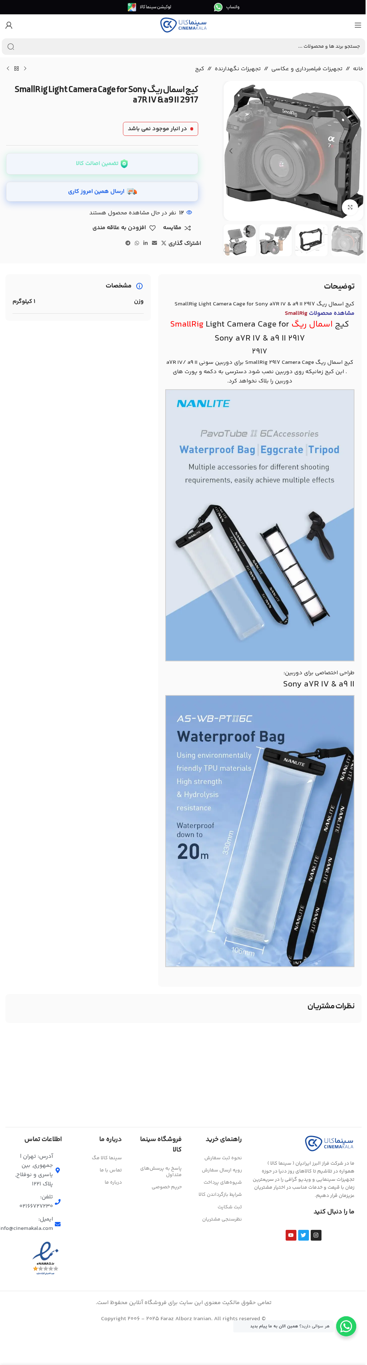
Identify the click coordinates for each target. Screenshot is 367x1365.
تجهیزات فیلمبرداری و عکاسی (307, 69)
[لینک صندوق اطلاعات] (226, 7)
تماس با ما (111, 1170)
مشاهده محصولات (319, 313)
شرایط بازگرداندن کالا (220, 1195)
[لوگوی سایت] (183, 25)
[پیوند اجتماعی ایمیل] (154, 243)
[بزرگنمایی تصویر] (350, 207)
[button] (356, 151)
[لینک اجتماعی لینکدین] (145, 243)
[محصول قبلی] (25, 69)
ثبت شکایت (230, 1207)
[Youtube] (291, 1235)
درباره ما (113, 1182)
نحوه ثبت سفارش (223, 1158)
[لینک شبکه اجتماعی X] (163, 243)
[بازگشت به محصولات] (16, 69)
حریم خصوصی (167, 1187)
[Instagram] (316, 1235)
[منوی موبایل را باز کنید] (358, 25)
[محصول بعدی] (8, 69)
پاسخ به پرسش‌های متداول (161, 1172)
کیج (199, 69)
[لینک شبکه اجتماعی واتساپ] (137, 243)
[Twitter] (303, 1235)
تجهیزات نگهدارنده (238, 69)
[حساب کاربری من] (9, 25)
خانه (358, 69)
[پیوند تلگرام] (128, 243)
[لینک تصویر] (329, 1143)
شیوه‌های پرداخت (223, 1182)
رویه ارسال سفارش (222, 1170)
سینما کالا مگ (107, 1158)
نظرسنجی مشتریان (222, 1219)
